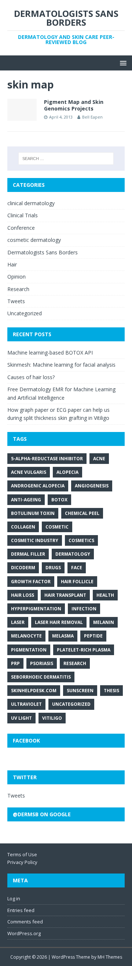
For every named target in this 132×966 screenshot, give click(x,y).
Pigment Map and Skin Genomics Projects (73, 105)
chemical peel (82, 513)
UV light (21, 718)
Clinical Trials (22, 215)
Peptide (93, 636)
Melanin (103, 622)
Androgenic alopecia (38, 486)
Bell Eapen (92, 117)
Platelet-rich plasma (83, 650)
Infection (84, 609)
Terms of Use (22, 854)
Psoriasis (41, 663)
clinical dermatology (31, 203)
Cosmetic (57, 527)
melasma (63, 636)
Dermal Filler (28, 554)
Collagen (23, 527)
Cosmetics (81, 540)
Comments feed (25, 921)
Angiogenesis (92, 486)
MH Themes (110, 957)
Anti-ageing (26, 500)
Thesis (111, 690)
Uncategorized (24, 313)
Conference (21, 227)
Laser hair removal (59, 622)
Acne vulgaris (28, 472)
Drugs (53, 567)
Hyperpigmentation (36, 609)
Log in (13, 898)
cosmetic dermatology (34, 239)
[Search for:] (66, 158)
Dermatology (72, 554)
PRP (15, 663)
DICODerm (23, 567)
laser (18, 622)
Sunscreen (80, 690)
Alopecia (67, 472)
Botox (59, 500)
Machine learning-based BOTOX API (50, 352)
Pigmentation (29, 650)
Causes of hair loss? (31, 377)
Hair (12, 264)
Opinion (16, 276)
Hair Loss (22, 595)
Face (76, 567)
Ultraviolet (26, 704)
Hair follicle (77, 581)
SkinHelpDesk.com (33, 690)
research (74, 663)
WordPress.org (24, 933)
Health (105, 595)
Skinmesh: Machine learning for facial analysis (61, 364)
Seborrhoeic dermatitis (41, 677)
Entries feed (20, 910)
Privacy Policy (22, 862)
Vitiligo (52, 718)
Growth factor (31, 581)
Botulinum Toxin (33, 513)
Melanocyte (26, 636)
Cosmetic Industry (34, 540)
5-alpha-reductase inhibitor (47, 458)
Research (18, 289)
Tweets (16, 301)
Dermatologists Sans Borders (42, 252)
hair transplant (65, 595)
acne (99, 458)
